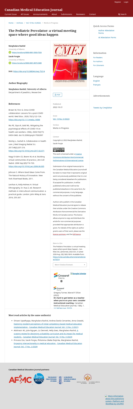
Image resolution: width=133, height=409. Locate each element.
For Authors (97, 61)
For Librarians (98, 65)
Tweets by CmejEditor (102, 107)
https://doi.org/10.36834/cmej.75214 (29, 71)
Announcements (40, 14)
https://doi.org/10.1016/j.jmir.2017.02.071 (26, 151)
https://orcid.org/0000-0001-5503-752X (27, 52)
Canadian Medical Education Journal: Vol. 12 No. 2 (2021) (53, 327)
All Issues (25, 14)
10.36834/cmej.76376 (63, 308)
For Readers (97, 57)
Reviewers (80, 14)
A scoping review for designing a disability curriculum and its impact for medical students (48, 333)
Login (126, 2)
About (54, 14)
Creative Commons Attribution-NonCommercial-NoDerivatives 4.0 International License (68, 157)
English (96, 81)
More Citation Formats (64, 264)
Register (118, 2)
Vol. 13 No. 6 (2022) (33, 23)
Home (11, 23)
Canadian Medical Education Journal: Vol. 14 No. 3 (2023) (47, 337)
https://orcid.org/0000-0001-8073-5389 (27, 63)
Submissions (66, 14)
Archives (19, 23)
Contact (92, 14)
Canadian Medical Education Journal (33, 10)
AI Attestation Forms (107, 37)
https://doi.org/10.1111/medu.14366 (24, 119)
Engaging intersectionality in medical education (35, 343)
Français (97, 84)
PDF (58, 95)
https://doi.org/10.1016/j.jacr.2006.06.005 (26, 166)
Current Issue (11, 14)
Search (123, 14)
